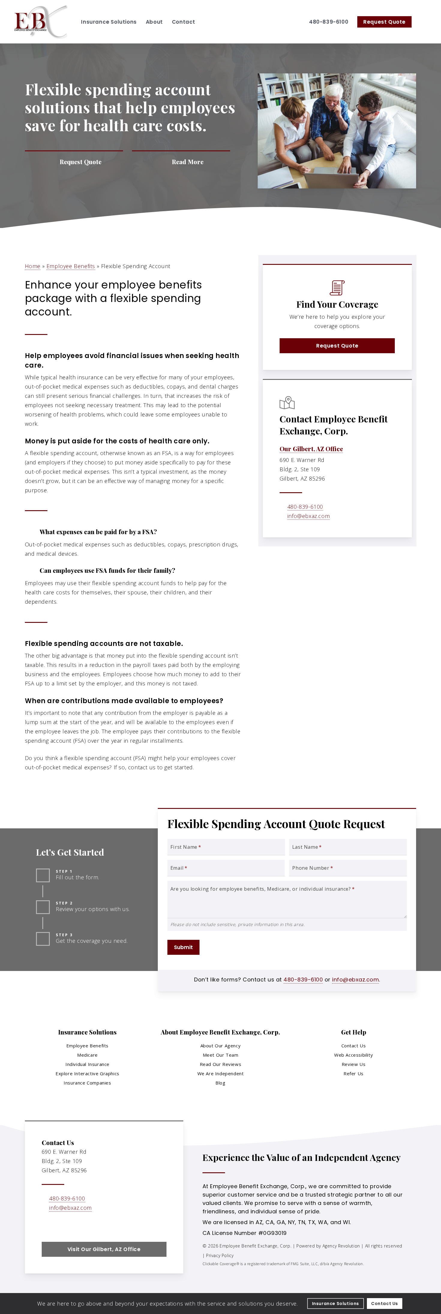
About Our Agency (220, 1046)
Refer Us (354, 1073)
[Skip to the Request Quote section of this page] (74, 162)
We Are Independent (220, 1073)
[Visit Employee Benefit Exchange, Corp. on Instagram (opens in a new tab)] (72, 1225)
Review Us (353, 1064)
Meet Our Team (220, 1055)
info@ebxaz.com (308, 515)
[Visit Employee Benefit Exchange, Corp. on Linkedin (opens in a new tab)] (59, 1225)
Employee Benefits (70, 266)
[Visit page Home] (40, 21)
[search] (425, 22)
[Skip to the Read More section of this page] (181, 162)
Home (32, 266)
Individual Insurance (87, 1064)
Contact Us (353, 1046)
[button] (337, 345)
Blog (220, 1083)
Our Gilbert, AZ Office (311, 449)
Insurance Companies (87, 1083)
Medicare (87, 1055)
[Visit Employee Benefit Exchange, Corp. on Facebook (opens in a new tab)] (47, 1225)
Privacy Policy (219, 1255)
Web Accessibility (353, 1055)
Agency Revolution (341, 1246)
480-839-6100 (305, 506)
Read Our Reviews (221, 1064)
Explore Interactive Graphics (87, 1073)
